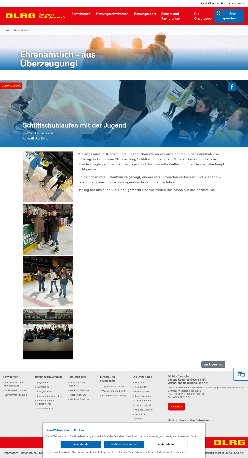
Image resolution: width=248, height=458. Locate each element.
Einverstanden (81, 444)
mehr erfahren (167, 444)
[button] (18, 51)
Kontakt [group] (176, 407)
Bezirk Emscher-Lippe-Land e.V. (224, 452)
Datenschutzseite (138, 452)
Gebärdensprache (233, 3)
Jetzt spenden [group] (229, 15)
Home (6, 30)
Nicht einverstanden (124, 444)
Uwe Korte (41, 138)
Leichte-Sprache (209, 3)
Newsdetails (21, 30)
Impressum (11, 452)
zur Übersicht (213, 364)
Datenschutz (28, 452)
